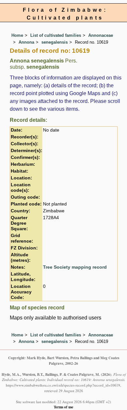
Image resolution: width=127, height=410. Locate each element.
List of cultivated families (55, 35)
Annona (26, 42)
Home (17, 35)
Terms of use (63, 407)
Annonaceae (100, 35)
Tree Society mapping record (75, 267)
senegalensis (54, 42)
